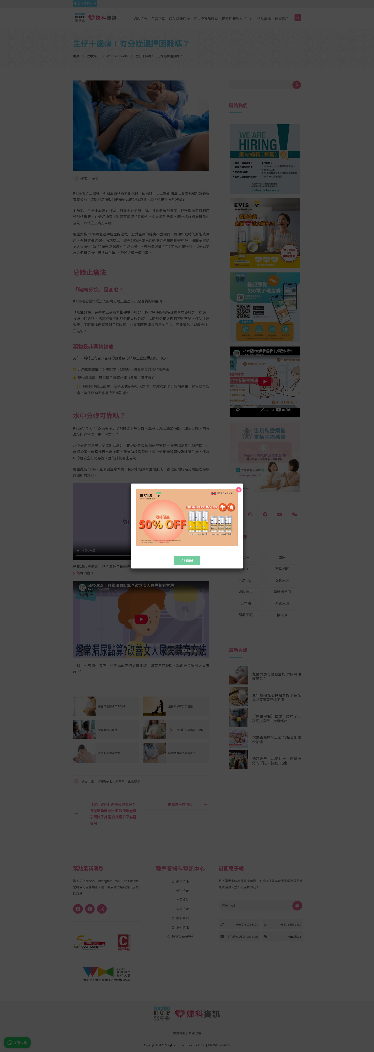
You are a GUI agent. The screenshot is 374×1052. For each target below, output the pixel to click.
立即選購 (187, 560)
